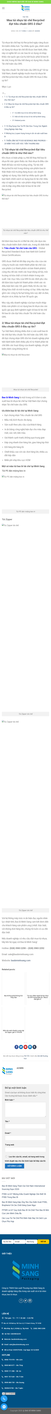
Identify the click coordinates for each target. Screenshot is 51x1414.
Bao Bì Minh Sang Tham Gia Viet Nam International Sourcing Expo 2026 (23, 1187)
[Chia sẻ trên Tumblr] (34, 1047)
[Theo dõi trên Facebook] (21, 1301)
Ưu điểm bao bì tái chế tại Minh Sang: (28, 113)
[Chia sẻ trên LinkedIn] (30, 1047)
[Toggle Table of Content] (4, 94)
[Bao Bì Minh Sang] (25, 8)
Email (8, 1133)
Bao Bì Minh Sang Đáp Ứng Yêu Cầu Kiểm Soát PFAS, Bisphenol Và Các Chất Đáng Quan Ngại (24, 1204)
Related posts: (20, 120)
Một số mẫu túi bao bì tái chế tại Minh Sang (30, 117)
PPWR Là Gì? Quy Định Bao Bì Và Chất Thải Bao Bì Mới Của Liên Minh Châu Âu (25, 1212)
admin (37, 31)
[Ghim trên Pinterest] (26, 1047)
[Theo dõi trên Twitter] (26, 1301)
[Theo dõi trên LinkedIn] (30, 1301)
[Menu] (3, 8)
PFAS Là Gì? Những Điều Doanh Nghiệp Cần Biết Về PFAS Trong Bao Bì (24, 1196)
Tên (7, 1121)
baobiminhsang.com (20, 960)
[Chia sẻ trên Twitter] (21, 1047)
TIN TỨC (25, 17)
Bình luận (9, 1100)
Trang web (9, 1145)
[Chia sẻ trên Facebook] (16, 1047)
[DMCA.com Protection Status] (8, 1393)
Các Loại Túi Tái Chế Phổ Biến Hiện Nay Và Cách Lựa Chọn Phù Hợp (24, 1220)
